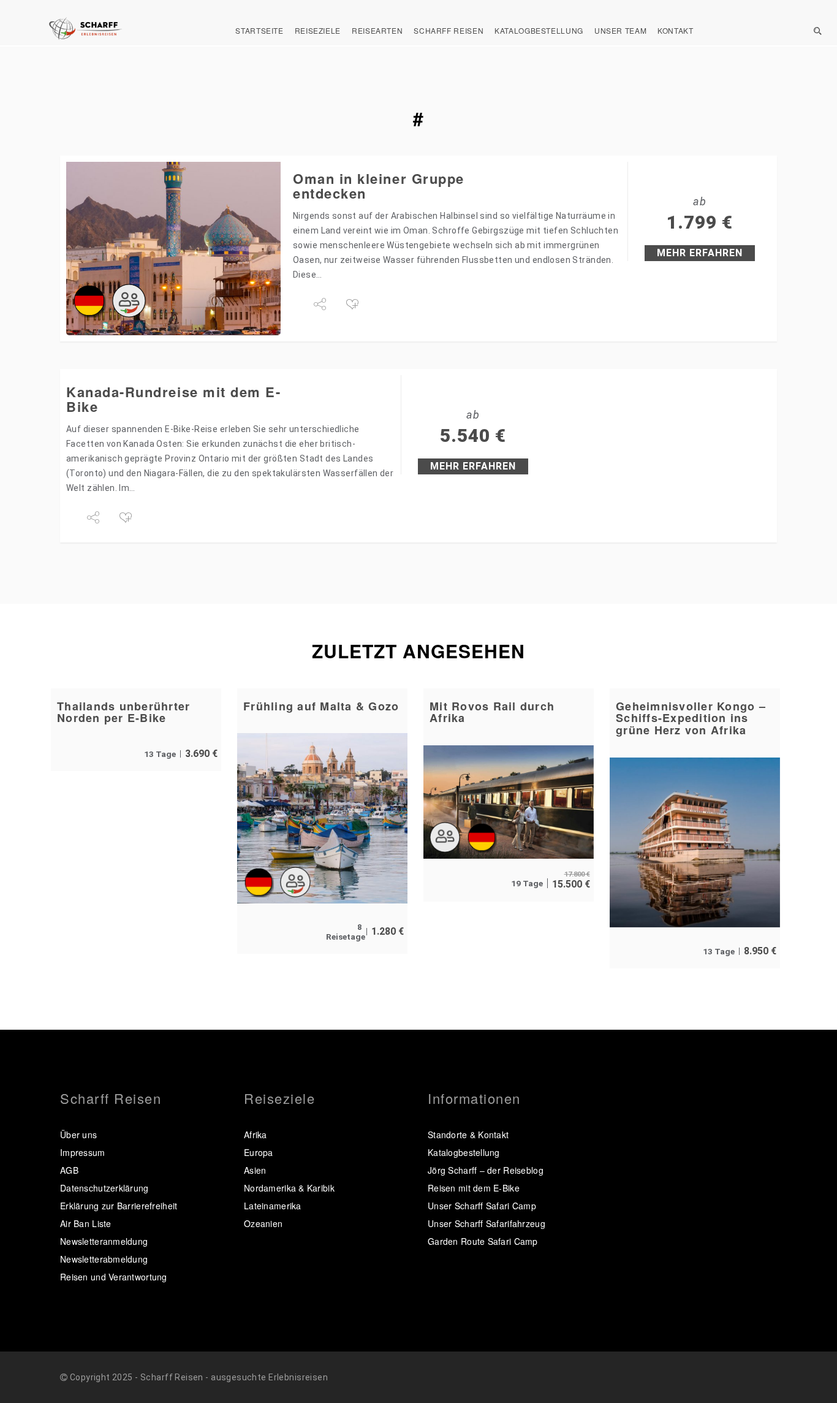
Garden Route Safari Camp (483, 1241)
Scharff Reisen (448, 30)
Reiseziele (318, 30)
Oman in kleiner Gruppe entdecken (378, 186)
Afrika (255, 1134)
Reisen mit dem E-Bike (474, 1188)
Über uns (78, 1134)
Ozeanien (263, 1223)
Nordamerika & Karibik (289, 1188)
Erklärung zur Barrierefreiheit (118, 1206)
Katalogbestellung (538, 30)
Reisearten (377, 30)
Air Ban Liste (86, 1223)
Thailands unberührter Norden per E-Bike (123, 712)
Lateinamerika (272, 1206)
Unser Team (620, 30)
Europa (258, 1152)
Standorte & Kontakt (468, 1134)
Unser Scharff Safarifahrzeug (486, 1223)
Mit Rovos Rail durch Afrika (492, 712)
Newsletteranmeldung (104, 1241)
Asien (255, 1170)
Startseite (259, 30)
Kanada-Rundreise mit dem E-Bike (173, 399)
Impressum (82, 1152)
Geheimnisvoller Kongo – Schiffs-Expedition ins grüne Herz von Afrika (691, 718)
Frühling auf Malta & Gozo (321, 706)
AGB (69, 1170)
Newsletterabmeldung (104, 1259)
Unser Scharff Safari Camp (482, 1206)
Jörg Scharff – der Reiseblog (485, 1170)
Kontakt (675, 30)
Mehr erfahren (700, 253)
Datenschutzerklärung (104, 1188)
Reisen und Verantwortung (113, 1277)
